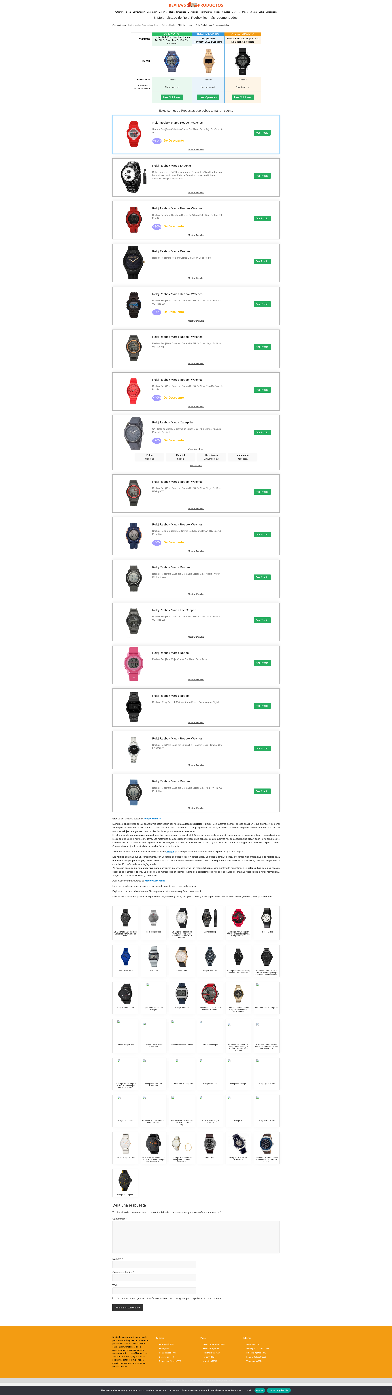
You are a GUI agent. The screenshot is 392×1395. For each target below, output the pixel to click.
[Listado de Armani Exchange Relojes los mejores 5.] (182, 1030)
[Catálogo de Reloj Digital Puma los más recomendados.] (266, 1069)
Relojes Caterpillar (125, 1194)
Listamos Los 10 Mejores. (266, 1007)
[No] (388, 1390)
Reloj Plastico (267, 932)
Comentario (119, 1219)
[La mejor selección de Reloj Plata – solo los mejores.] (153, 956)
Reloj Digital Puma (266, 1083)
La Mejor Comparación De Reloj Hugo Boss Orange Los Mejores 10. (153, 1159)
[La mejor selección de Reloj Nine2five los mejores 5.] (182, 1143)
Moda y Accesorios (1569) (257, 1348)
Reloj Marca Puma (266, 1120)
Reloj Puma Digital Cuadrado (153, 1084)
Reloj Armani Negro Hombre (210, 1121)
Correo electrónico (123, 1272)
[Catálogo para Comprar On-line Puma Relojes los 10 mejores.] (125, 1069)
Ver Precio (262, 132)
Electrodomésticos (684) (213, 1344)
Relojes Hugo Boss (125, 1045)
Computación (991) (167, 1352)
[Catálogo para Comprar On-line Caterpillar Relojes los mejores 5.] (266, 1030)
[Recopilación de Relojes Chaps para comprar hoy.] (182, 1106)
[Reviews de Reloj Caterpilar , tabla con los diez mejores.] (182, 993)
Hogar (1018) (209, 1356)
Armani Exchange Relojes (181, 1045)
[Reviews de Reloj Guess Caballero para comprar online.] (266, 1143)
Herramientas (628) (211, 1352)
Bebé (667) (164, 1348)
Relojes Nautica (210, 1083)
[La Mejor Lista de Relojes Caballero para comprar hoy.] (125, 918)
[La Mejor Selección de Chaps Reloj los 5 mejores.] (182, 956)
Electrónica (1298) (211, 1348)
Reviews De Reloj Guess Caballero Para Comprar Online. (267, 1159)
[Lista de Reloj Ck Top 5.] (125, 1143)
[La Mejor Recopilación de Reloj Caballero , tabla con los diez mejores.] (153, 1106)
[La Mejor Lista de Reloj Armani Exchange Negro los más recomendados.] (266, 956)
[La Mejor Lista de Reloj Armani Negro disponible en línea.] (210, 1106)
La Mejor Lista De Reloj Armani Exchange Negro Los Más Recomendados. (266, 973)
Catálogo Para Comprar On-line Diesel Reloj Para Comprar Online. (238, 934)
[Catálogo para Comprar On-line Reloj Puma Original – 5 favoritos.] (125, 993)
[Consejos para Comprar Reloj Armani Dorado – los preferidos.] (238, 993)
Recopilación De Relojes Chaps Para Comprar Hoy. (182, 1122)
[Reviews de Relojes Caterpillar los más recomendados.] (125, 1180)
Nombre (117, 1259)
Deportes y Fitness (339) (170, 1361)
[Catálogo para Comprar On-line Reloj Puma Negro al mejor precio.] (238, 1069)
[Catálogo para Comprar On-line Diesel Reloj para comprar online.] (238, 918)
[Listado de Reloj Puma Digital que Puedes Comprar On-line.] (153, 1069)
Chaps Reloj (182, 971)
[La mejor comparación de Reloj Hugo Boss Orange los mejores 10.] (153, 1143)
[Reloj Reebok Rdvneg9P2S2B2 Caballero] (208, 61)
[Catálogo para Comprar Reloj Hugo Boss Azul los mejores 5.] (210, 956)
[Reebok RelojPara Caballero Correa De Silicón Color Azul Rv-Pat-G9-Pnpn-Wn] (172, 61)
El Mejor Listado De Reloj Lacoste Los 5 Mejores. (238, 972)
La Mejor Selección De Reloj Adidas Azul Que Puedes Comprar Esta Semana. (238, 1048)
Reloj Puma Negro (238, 1083)
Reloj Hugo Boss (153, 932)
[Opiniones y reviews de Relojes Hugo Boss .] (125, 1030)
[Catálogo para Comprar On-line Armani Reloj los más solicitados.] (210, 918)
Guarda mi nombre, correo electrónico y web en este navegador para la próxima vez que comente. (170, 1298)
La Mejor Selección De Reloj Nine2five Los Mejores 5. (182, 1159)
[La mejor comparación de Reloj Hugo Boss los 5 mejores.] (153, 918)
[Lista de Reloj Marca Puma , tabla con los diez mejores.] (266, 1106)
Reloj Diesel (210, 1157)
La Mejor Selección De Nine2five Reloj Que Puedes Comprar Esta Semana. (182, 935)
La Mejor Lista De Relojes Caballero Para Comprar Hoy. (125, 934)
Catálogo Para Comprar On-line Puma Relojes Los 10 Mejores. (125, 1085)
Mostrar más (196, 465)
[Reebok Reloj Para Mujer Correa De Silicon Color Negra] (242, 61)
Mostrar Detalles (196, 149)
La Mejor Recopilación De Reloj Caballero (153, 1121)
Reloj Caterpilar (182, 1007)
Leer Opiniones (171, 97)
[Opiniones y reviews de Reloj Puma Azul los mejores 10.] (125, 956)
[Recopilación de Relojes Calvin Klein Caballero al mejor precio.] (153, 1030)
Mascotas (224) (253, 1344)
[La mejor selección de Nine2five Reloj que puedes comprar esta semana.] (182, 918)
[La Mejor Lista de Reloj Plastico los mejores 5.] (266, 918)
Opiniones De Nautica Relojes (153, 1008)
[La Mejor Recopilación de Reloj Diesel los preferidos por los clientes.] (210, 1143)
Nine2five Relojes (210, 1045)
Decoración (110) (166, 1356)
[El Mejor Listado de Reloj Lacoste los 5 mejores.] (238, 956)
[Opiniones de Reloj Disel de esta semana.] (210, 993)
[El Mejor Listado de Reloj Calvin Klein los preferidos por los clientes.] (125, 1106)
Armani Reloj (210, 932)
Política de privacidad (278, 1390)
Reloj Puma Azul (125, 971)
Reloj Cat (238, 1120)
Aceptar (260, 1390)
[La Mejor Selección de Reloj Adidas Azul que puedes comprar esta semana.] (238, 1030)
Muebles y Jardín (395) (256, 1352)
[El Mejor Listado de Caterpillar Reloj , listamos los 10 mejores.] (182, 1069)
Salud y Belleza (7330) (256, 1356)
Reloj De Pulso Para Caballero (238, 1158)
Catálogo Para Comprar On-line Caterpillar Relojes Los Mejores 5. (266, 1047)
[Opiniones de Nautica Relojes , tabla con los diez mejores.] (153, 993)
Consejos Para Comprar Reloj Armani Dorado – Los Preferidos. (238, 1009)
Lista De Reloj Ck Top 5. (125, 1157)
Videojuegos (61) (254, 1361)
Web (114, 1285)
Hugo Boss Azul (210, 971)
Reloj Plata (153, 971)
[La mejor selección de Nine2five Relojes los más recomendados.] (210, 1030)
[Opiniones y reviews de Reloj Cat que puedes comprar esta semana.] (238, 1106)
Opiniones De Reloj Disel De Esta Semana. (210, 1008)
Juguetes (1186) (210, 1361)
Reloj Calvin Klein (125, 1120)
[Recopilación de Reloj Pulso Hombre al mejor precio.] (238, 1143)
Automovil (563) (166, 1344)
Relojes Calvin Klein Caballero (153, 1046)
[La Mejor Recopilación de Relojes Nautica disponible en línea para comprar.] (210, 1069)
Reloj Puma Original (125, 1007)
